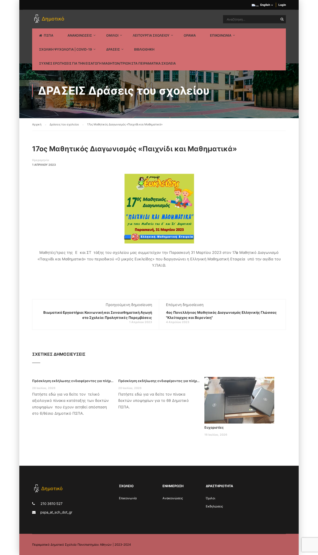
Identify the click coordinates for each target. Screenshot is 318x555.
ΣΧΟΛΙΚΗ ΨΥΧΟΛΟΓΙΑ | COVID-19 (65, 49)
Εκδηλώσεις (214, 506)
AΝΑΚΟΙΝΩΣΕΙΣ (80, 35)
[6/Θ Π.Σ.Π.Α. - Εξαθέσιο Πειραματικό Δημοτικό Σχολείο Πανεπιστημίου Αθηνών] (50, 19)
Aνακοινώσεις (172, 498)
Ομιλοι (112, 35)
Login (282, 5)
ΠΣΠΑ (48, 35)
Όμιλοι (210, 498)
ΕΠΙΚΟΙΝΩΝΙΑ (220, 35)
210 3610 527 (51, 503)
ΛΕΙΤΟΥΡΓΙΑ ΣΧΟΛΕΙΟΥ (151, 35)
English (265, 5)
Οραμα (190, 35)
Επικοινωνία (128, 498)
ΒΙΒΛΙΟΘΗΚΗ (144, 49)
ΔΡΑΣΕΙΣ (113, 49)
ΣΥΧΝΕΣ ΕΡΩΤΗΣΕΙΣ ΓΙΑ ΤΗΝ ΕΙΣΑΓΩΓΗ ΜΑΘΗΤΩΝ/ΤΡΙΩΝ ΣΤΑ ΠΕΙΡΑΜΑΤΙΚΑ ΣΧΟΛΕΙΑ (107, 63)
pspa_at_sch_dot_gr (56, 512)
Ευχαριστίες (214, 427)
